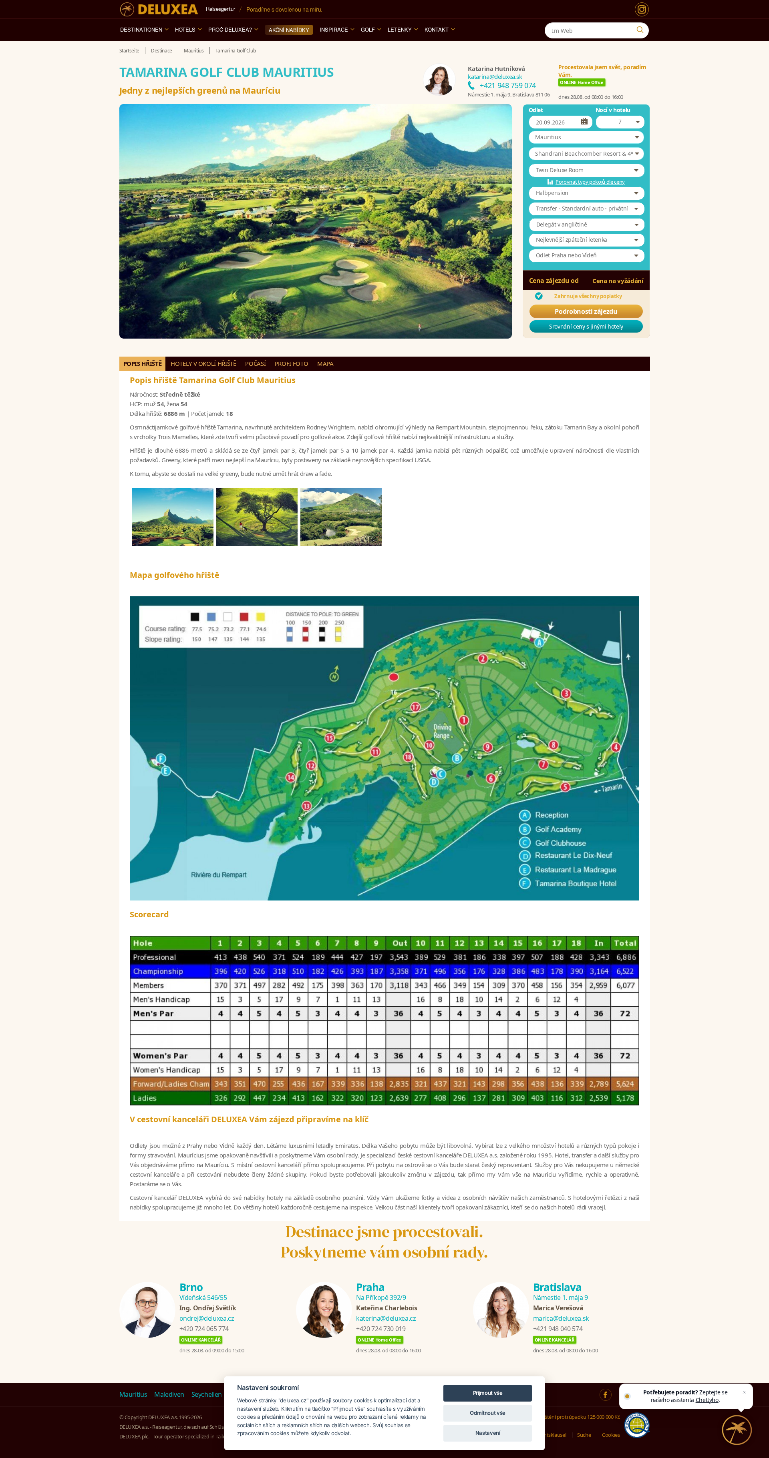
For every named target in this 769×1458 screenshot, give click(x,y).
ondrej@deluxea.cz (206, 1318)
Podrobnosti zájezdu (586, 311)
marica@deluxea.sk (561, 1318)
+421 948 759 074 (507, 85)
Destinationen (141, 29)
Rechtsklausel (550, 1434)
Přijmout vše (488, 1393)
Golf (368, 29)
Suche (584, 1434)
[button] (586, 137)
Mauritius (133, 1394)
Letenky (400, 29)
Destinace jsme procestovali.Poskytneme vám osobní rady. (384, 1242)
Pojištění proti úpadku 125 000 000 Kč (578, 1416)
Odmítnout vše (487, 1413)
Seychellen (206, 1394)
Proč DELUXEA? (230, 29)
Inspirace (334, 29)
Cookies (611, 1434)
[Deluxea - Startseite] (159, 9)
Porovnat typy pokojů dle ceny (590, 181)
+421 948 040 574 (557, 1328)
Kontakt (437, 29)
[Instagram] (642, 9)
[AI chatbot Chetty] (737, 1430)
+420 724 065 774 (204, 1328)
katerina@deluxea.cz (386, 1318)
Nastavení (487, 1433)
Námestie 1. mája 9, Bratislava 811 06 (509, 94)
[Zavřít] (744, 1392)
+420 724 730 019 (380, 1328)
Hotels (185, 29)
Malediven (169, 1394)
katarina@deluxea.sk (495, 76)
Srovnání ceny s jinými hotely (586, 326)
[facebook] (606, 1395)
